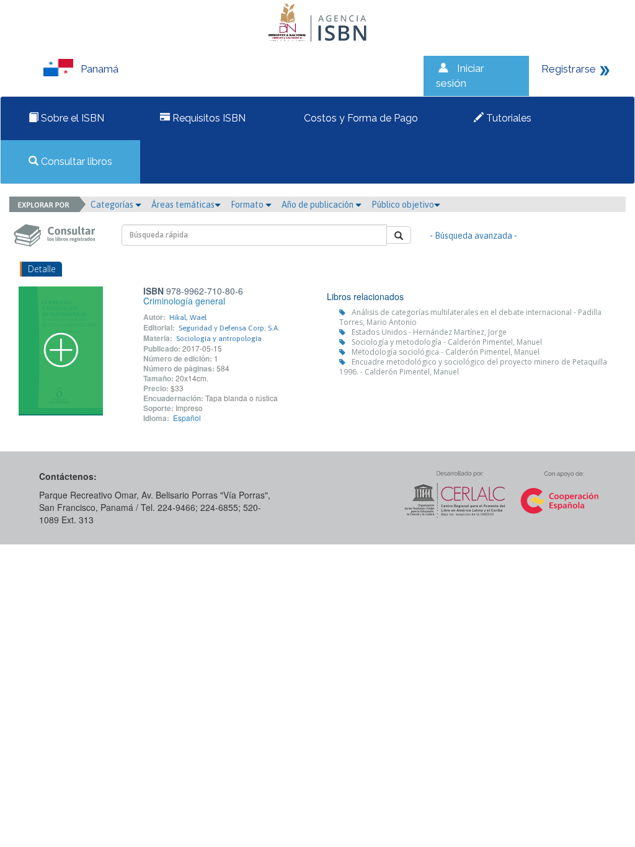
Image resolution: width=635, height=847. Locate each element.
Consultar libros (75, 161)
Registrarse (568, 69)
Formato (248, 205)
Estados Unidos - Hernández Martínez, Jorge (429, 332)
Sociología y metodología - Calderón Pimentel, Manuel (447, 342)
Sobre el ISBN (71, 118)
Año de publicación (318, 205)
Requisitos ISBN (208, 118)
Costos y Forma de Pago (359, 118)
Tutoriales (507, 118)
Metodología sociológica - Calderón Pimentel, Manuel (446, 352)
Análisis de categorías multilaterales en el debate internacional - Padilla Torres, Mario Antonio (470, 317)
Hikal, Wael (187, 317)
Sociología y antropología (219, 338)
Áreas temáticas (183, 205)
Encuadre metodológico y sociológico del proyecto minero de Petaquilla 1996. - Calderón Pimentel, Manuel (473, 367)
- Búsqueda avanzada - (473, 236)
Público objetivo (402, 205)
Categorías (113, 205)
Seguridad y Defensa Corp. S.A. (229, 328)
